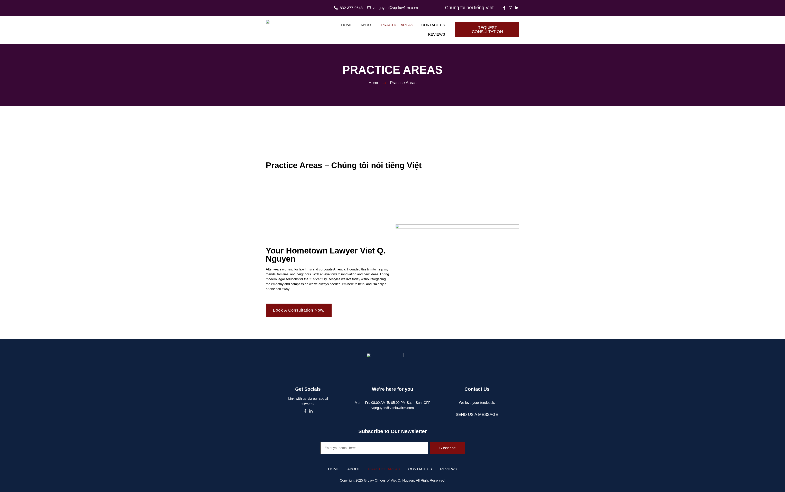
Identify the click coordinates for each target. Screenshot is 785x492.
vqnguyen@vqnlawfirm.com (392, 408)
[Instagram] (510, 7)
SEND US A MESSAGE (477, 414)
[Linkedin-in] (516, 7)
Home (346, 25)
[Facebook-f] (504, 7)
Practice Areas (397, 25)
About (366, 25)
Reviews (436, 34)
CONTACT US (433, 25)
